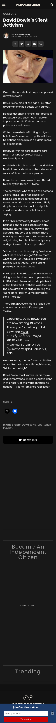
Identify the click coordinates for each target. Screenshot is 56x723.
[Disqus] (28, 482)
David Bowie (29, 425)
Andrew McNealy (22, 34)
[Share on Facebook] (15, 44)
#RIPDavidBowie (18, 340)
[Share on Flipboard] (28, 44)
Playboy (8, 428)
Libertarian (44, 425)
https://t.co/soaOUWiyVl (24, 336)
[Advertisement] (28, 636)
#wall (24, 332)
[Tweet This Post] (21, 44)
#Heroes (36, 323)
